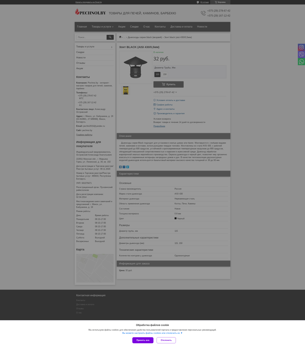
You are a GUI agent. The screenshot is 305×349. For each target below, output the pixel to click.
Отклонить (166, 340)
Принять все (142, 340)
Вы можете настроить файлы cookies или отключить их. (151, 333)
